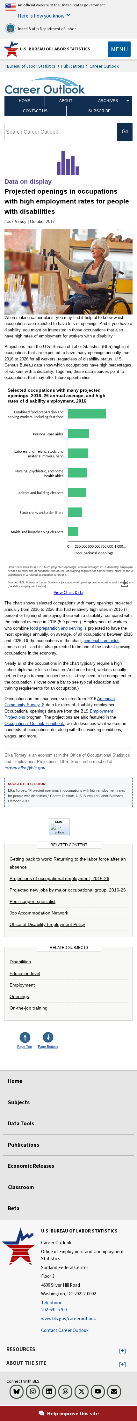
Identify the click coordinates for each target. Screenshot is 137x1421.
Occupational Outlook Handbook (34, 723)
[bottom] (48, 1038)
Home (24, 101)
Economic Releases (31, 1165)
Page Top (24, 1046)
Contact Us (35, 111)
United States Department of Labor (46, 29)
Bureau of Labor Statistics (31, 66)
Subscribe (99, 111)
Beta (13, 1208)
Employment (22, 985)
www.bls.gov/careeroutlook (68, 1318)
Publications (72, 66)
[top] (30, 1038)
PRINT (59, 822)
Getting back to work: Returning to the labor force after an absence (68, 863)
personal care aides (101, 640)
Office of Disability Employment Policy (47, 924)
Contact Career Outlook (65, 1330)
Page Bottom (48, 1046)
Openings (19, 996)
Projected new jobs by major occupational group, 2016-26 (68, 889)
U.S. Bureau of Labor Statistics (55, 49)
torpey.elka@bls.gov (24, 768)
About (65, 101)
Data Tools (21, 1123)
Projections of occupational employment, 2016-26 (59, 878)
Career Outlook (104, 66)
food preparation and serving (56, 628)
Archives (108, 101)
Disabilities (20, 961)
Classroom (21, 1187)
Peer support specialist (32, 901)
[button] (122, 1350)
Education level (25, 973)
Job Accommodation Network (39, 912)
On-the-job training (28, 1007)
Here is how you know (41, 15)
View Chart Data (68, 592)
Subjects (19, 1102)
